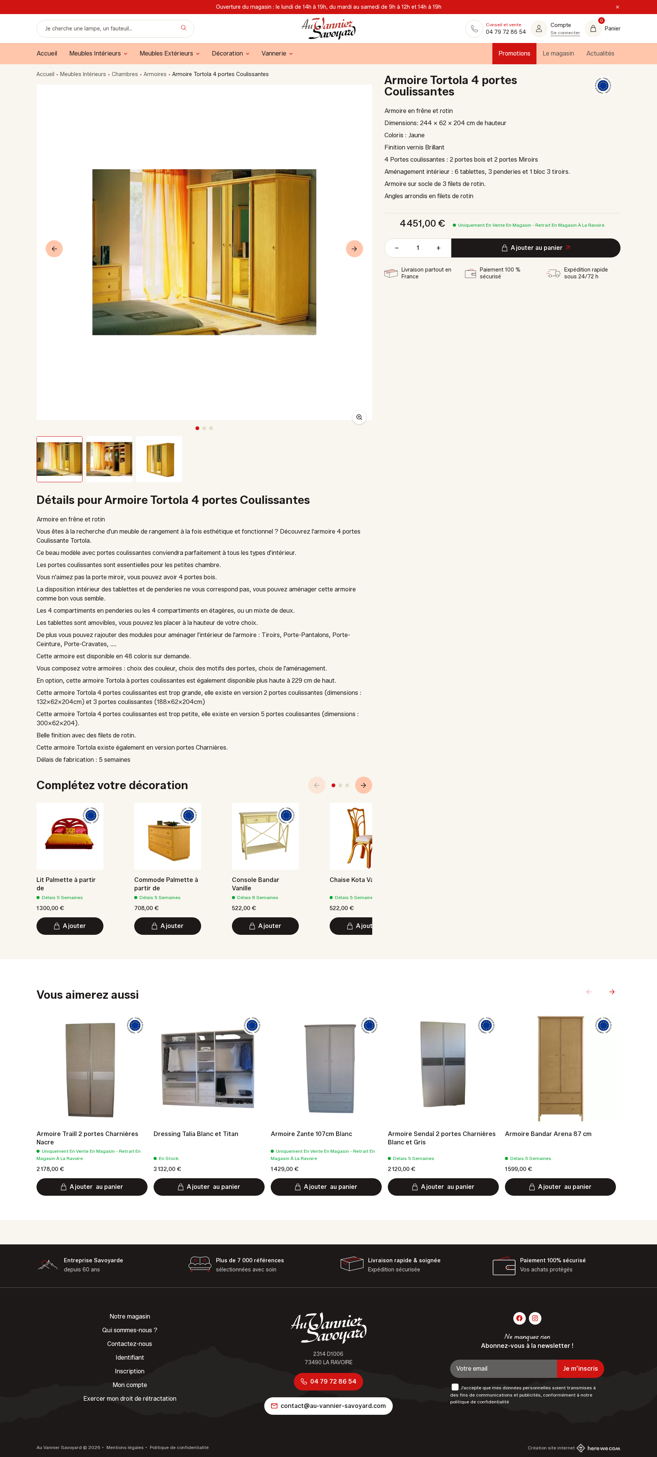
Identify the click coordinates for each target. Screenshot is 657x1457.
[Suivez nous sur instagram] (535, 1318)
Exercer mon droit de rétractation (129, 1398)
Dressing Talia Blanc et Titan (196, 1134)
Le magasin (558, 53)
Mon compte (130, 1385)
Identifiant (130, 1357)
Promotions (514, 53)
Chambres (125, 74)
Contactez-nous (129, 1343)
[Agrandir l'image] (359, 417)
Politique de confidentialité (179, 1447)
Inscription (129, 1371)
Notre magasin (130, 1316)
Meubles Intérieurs (83, 74)
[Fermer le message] (617, 7)
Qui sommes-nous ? (129, 1330)
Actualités (600, 53)
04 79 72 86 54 (333, 1381)
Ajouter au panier (537, 247)
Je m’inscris (580, 1368)
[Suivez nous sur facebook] (519, 1318)
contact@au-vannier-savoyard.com (333, 1405)
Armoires (155, 74)
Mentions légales (124, 1447)
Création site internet (551, 1448)
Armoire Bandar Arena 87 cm (548, 1134)
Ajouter (74, 925)
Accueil (45, 74)
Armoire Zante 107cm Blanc (311, 1134)
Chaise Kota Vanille (358, 879)
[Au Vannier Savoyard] (328, 28)
